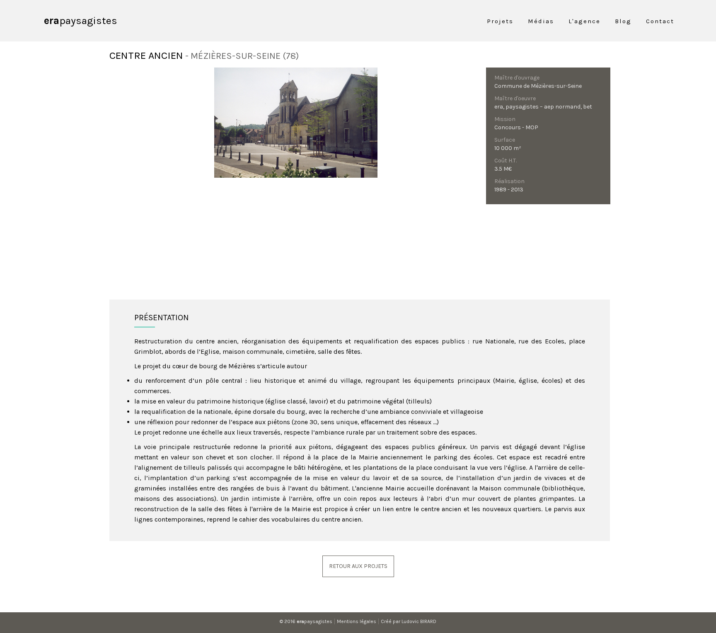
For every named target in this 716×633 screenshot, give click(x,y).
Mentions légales (356, 621)
